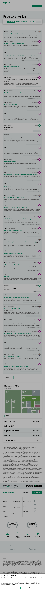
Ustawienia (17, 587)
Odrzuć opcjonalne (27, 587)
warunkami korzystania (28, 583)
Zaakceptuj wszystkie (38, 587)
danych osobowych (11, 584)
